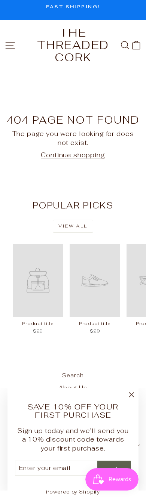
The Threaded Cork (73, 45)
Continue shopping (73, 155)
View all (72, 226)
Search (72, 375)
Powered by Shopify (73, 492)
